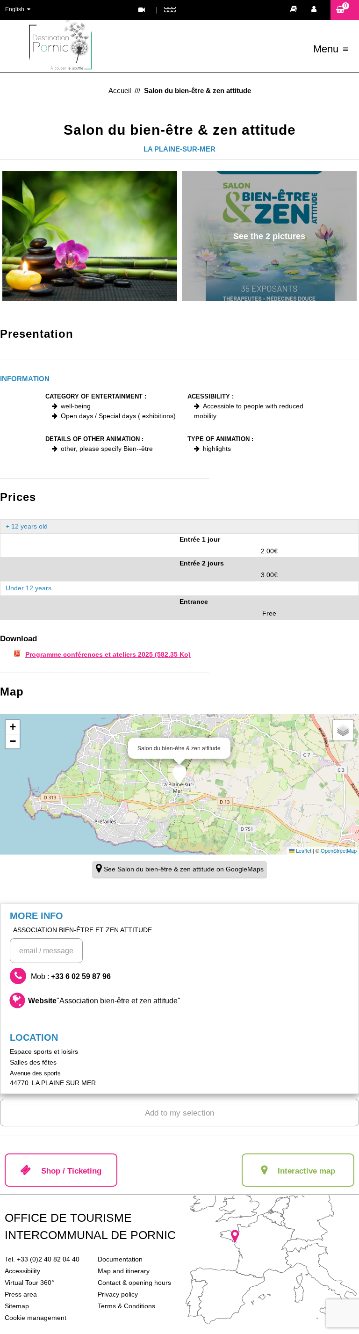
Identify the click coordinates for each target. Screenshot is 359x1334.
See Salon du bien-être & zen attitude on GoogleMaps (184, 869)
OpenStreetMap (339, 850)
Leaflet (302, 850)
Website (104, 1001)
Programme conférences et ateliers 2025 (108, 654)
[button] (344, 10)
